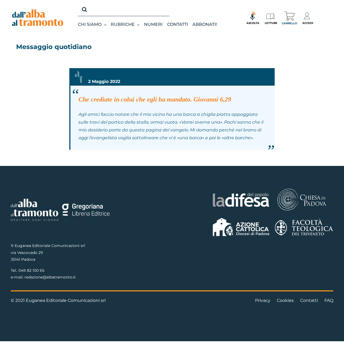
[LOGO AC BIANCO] (241, 219)
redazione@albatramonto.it (50, 277)
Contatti (309, 300)
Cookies (285, 300)
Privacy (262, 300)
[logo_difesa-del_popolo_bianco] (241, 193)
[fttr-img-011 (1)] (304, 220)
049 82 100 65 (31, 270)
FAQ (328, 300)
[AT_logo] (37, 11)
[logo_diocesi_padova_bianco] (302, 189)
